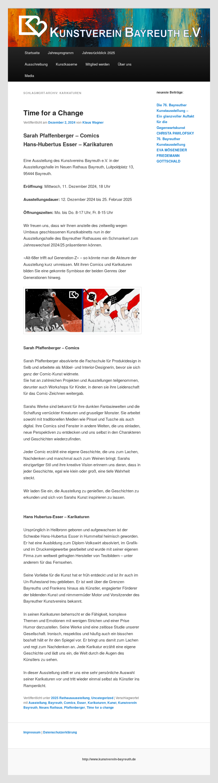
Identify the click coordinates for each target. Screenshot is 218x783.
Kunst (111, 702)
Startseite (32, 52)
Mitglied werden (98, 64)
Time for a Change (53, 112)
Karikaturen (97, 702)
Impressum (32, 732)
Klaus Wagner (93, 122)
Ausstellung (37, 702)
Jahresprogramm (61, 52)
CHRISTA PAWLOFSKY (175, 133)
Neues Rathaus (50, 707)
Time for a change (100, 707)
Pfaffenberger (74, 707)
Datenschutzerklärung (60, 732)
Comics (70, 702)
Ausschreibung (36, 64)
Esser (81, 702)
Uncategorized (102, 697)
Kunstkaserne (66, 64)
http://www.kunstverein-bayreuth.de (109, 759)
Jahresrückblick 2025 (98, 52)
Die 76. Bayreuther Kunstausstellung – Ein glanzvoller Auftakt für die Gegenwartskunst (175, 116)
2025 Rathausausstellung (70, 697)
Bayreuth (55, 702)
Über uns (125, 64)
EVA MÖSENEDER (172, 149)
